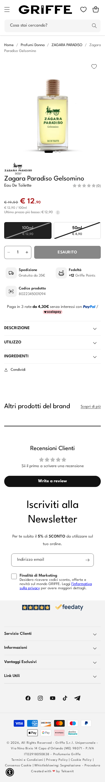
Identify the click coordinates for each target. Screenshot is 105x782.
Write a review (52, 481)
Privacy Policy (57, 760)
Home (9, 45)
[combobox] (52, 26)
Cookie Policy (81, 760)
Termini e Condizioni (27, 760)
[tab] (49, 152)
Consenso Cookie (18, 765)
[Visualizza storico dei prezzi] (58, 212)
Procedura (92, 765)
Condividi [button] (18, 370)
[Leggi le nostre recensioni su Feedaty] (52, 607)
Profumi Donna (33, 45)
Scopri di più (91, 406)
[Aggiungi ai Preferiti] (94, 66)
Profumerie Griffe (67, 754)
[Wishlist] (83, 9)
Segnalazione (70, 765)
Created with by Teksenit (52, 771)
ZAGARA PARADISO (67, 45)
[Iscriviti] (87, 560)
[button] (7, 9)
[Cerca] (94, 26)
